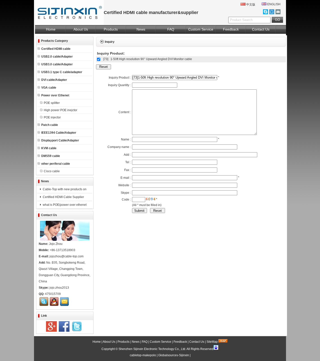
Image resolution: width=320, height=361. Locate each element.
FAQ (170, 29)
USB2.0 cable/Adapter (57, 56)
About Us (81, 29)
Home (51, 29)
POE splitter (52, 103)
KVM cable (48, 148)
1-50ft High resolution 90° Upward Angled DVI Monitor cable (151, 59)
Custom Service (200, 29)
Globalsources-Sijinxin (173, 355)
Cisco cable (52, 171)
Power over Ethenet (55, 95)
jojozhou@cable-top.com (67, 256)
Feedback (231, 29)
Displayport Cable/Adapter (60, 140)
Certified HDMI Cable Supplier (63, 197)
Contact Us (261, 29)
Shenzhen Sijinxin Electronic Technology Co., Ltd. (152, 349)
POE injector (52, 117)
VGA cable (48, 87)
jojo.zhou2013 (59, 287)
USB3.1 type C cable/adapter (61, 72)
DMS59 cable (50, 156)
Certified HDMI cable (55, 49)
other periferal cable (55, 163)
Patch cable (49, 125)
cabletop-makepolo (143, 355)
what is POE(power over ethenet (64, 205)
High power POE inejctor (60, 110)
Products (111, 29)
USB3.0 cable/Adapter (57, 64)
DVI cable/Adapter (54, 80)
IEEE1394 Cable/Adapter (58, 132)
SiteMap (212, 341)
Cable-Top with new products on (64, 189)
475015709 (53, 294)
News (140, 29)
